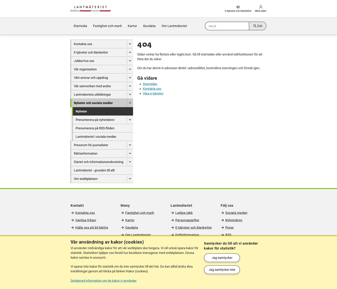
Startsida (80, 26)
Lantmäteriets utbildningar (92, 94)
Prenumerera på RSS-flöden (95, 128)
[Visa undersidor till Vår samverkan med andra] (130, 86)
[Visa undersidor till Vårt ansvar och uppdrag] (130, 77)
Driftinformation (187, 235)
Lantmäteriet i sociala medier (96, 136)
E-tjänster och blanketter (91, 52)
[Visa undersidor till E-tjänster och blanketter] (130, 52)
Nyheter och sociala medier (93, 103)
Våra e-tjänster (153, 93)
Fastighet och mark (107, 26)
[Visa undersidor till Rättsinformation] (130, 153)
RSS (228, 235)
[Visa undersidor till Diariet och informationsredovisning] (130, 162)
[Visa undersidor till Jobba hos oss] (130, 61)
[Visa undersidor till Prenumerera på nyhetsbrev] (130, 120)
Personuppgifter (187, 220)
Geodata (149, 26)
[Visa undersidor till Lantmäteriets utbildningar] (130, 94)
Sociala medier (236, 213)
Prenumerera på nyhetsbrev (95, 120)
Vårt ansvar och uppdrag (91, 77)
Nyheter (81, 111)
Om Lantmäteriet (174, 26)
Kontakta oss (83, 44)
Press (229, 227)
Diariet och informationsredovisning (98, 162)
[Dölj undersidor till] (130, 103)
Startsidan (150, 84)
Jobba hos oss (84, 61)
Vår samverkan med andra (92, 86)
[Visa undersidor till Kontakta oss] (130, 44)
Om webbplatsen (86, 179)
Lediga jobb (184, 213)
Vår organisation (85, 69)
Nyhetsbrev (234, 220)
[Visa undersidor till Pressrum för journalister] (130, 145)
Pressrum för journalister (91, 145)
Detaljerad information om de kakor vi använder (104, 281)
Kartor (132, 26)
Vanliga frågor (85, 220)
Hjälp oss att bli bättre (91, 227)
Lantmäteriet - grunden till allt (94, 170)
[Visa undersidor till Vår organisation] (130, 69)
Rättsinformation (85, 153)
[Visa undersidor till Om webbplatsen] (130, 178)
